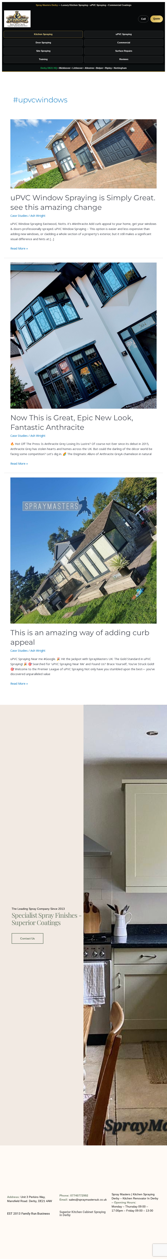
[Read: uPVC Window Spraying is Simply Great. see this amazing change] (83, 153)
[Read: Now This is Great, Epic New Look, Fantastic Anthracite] (83, 336)
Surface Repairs (123, 51)
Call (143, 19)
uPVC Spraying (124, 34)
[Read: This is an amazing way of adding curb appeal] (83, 550)
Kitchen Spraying (43, 34)
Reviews (123, 59)
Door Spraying (43, 42)
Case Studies (19, 215)
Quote (156, 18)
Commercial (123, 42)
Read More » (19, 248)
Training (43, 59)
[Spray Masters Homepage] (17, 18)
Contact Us (27, 938)
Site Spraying (43, 51)
